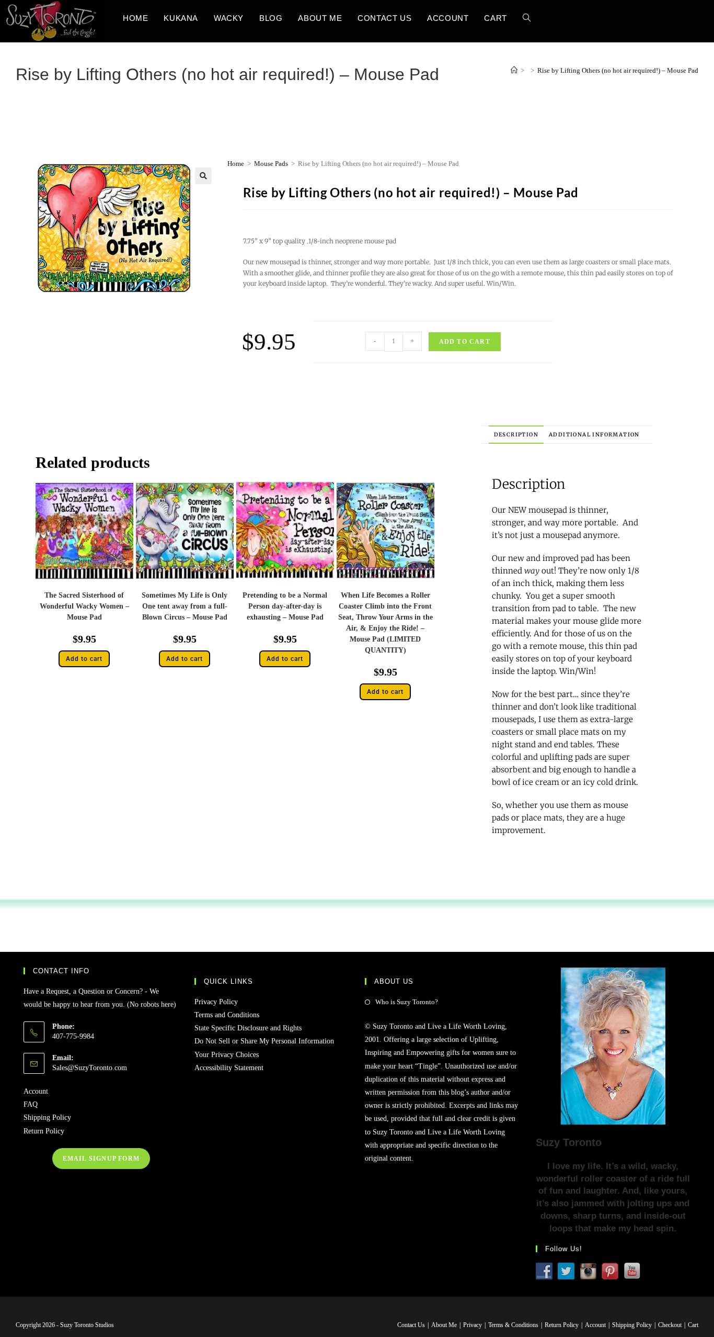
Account (36, 1091)
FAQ (31, 1104)
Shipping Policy (47, 1117)
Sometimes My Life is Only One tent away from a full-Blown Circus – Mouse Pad (184, 606)
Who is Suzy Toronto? (406, 1002)
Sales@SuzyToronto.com (89, 1068)
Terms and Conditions (226, 1015)
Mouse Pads (271, 163)
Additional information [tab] (594, 434)
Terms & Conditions (513, 1325)
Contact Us (411, 1325)
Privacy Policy (216, 1002)
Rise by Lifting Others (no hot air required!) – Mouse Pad (617, 70)
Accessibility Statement (228, 1068)
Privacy (472, 1325)
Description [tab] (516, 434)
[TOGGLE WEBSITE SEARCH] (526, 18)
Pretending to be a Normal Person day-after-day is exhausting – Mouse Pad (285, 606)
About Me (444, 1325)
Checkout (670, 1325)
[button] (203, 175)
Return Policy (44, 1131)
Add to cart (464, 341)
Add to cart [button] (84, 658)
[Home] (514, 70)
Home (235, 163)
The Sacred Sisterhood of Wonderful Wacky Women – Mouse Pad (84, 606)
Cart (693, 1325)
